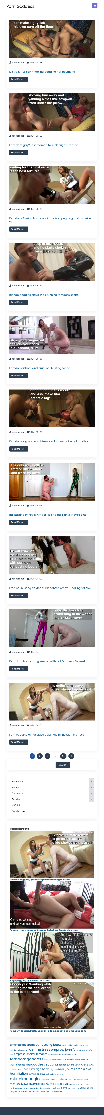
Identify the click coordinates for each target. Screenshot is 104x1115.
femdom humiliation (65, 1060)
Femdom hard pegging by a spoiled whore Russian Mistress (44, 930)
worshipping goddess (30, 1091)
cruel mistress (38, 1049)
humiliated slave (79, 1069)
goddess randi (23, 1064)
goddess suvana (44, 1064)
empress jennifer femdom (30, 1054)
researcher (18, 62)
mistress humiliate (21, 1084)
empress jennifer (64, 1049)
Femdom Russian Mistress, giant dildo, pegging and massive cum (50, 219)
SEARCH (63, 764)
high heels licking (58, 1069)
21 (63, 756)
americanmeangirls (22, 1045)
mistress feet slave (80, 1079)
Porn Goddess (20, 6)
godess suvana (16, 1069)
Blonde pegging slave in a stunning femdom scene (44, 295)
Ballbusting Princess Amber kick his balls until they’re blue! (48, 515)
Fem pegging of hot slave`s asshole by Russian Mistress (46, 735)
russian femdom (37, 1088)
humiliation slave (37, 1074)
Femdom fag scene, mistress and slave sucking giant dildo (49, 441)
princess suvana (22, 1088)
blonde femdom (83, 1045)
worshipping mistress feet (51, 1091)
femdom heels (50, 1060)
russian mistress (52, 1088)
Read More (17, 79)
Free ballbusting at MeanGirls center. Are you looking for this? (50, 588)
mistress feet (64, 1079)
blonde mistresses (17, 1050)
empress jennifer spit (56, 1054)
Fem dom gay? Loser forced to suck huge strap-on (43, 145)
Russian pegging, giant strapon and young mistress (40, 879)
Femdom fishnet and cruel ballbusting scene (39, 368)
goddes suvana (66, 1064)
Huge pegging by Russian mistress (30, 980)
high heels (42, 1069)
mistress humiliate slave (50, 1084)
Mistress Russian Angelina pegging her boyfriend (42, 72)
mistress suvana (75, 1084)
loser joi (60, 1074)
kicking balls (51, 1074)
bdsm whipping (69, 1045)
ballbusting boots (48, 1045)
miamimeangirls (25, 1078)
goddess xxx (84, 1064)
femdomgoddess (26, 1059)
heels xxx (29, 1069)
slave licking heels (74, 1088)
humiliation (19, 1073)
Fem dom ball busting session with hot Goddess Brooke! (47, 661)
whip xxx (17, 1091)
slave (64, 1088)
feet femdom (71, 1054)
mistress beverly (49, 1079)
